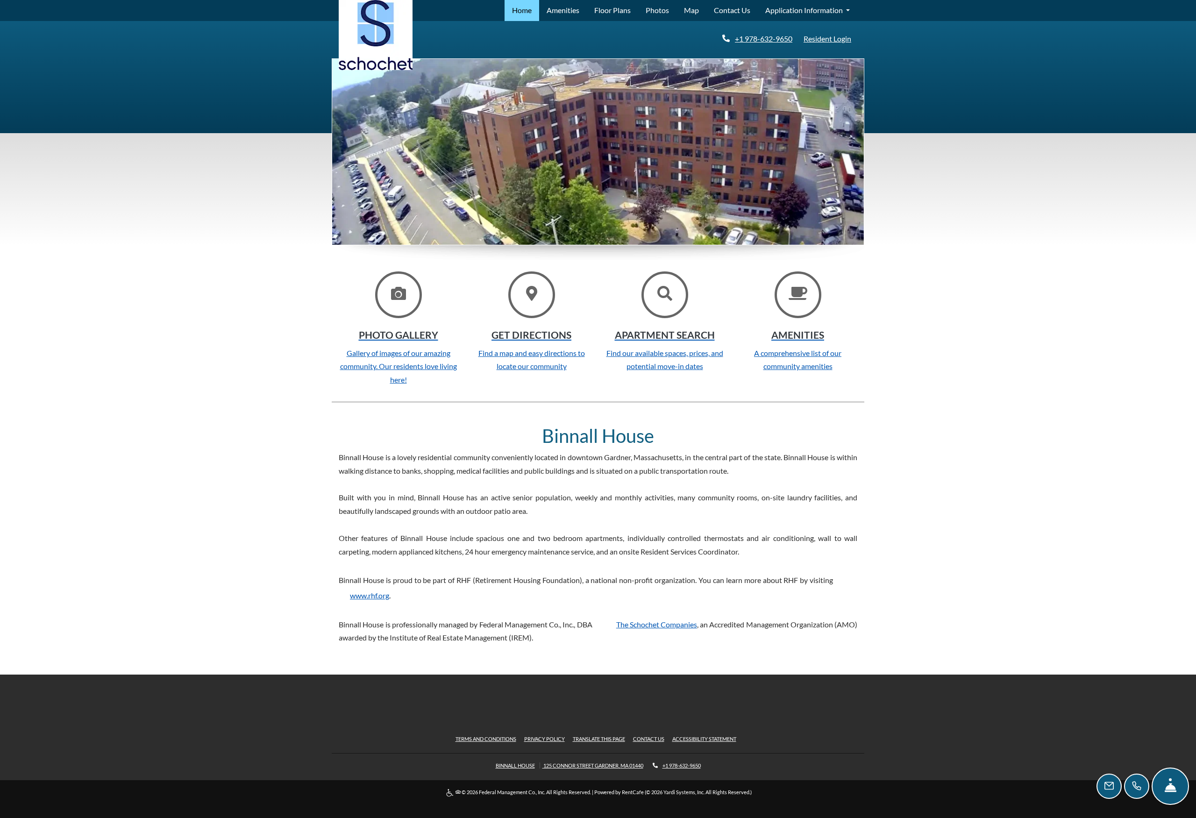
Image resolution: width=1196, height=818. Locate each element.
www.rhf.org (369, 595)
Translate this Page (599, 738)
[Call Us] (1136, 786)
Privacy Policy (544, 738)
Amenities (563, 10)
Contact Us (732, 10)
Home (522, 10)
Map (691, 10)
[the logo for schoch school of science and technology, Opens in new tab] (376, 35)
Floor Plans (612, 10)
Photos (657, 10)
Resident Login (829, 38)
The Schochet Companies (656, 624)
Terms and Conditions (486, 738)
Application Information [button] (804, 10)
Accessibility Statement (704, 738)
